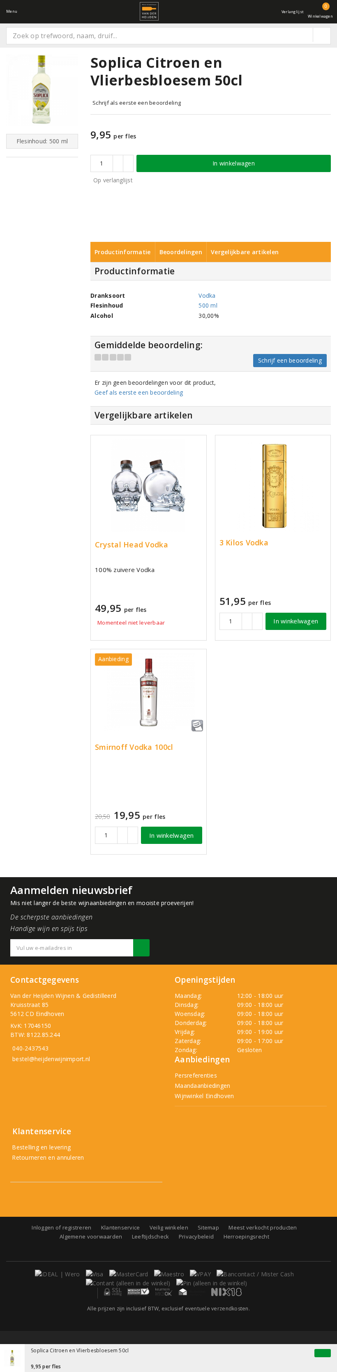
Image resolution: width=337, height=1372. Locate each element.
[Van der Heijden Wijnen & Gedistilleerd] (149, 11)
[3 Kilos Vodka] (273, 485)
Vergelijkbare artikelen (245, 252)
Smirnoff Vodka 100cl (134, 747)
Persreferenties (196, 1075)
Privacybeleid (196, 1236)
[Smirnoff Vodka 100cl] (148, 692)
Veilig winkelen (169, 1227)
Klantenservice (120, 1227)
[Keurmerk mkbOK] (164, 1292)
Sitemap (208, 1227)
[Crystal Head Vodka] (148, 485)
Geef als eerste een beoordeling (139, 392)
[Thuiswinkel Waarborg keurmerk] (191, 1292)
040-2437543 (30, 1048)
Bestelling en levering (40, 1147)
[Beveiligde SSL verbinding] (138, 1292)
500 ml (208, 305)
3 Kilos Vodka (243, 542)
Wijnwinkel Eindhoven (204, 1096)
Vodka (207, 295)
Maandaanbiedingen (203, 1085)
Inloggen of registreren (61, 1227)
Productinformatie (123, 252)
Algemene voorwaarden (91, 1236)
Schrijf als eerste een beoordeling (136, 102)
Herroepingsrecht (246, 1236)
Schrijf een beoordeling (290, 360)
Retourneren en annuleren (47, 1157)
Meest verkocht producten (263, 1227)
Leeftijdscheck (150, 1236)
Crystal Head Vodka (131, 544)
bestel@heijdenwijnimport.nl (51, 1059)
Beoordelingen (180, 252)
